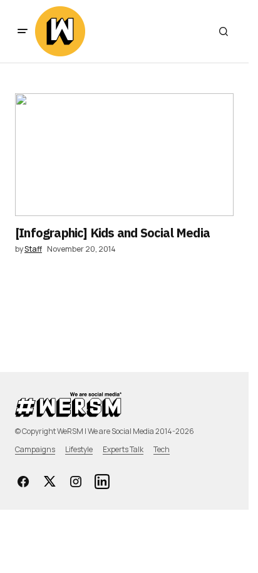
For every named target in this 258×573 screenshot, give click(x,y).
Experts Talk (123, 449)
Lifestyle (79, 449)
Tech (161, 449)
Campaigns (35, 449)
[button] (22, 31)
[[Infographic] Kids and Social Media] (124, 154)
